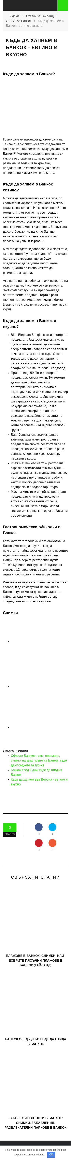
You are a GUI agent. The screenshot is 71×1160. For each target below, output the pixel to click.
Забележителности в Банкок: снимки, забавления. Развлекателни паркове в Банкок (35, 1122)
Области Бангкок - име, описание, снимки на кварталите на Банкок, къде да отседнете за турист (39, 760)
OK (51, 1154)
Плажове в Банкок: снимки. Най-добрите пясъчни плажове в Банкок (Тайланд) (35, 960)
